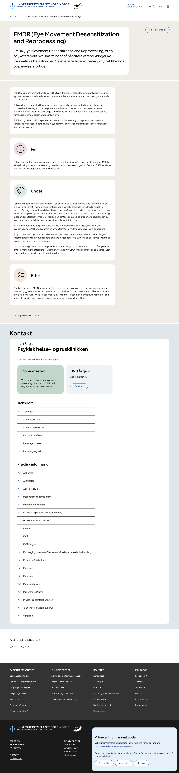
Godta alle (104, 763)
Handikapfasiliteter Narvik (36, 520)
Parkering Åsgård (32, 451)
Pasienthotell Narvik (33, 591)
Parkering (28, 568)
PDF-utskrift (160, 29)
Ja (15, 646)
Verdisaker (28, 615)
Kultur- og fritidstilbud (34, 560)
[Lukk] (172, 732)
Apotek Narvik (30, 488)
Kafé (25, 536)
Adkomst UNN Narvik (34, 427)
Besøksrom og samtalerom (37, 496)
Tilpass (141, 763)
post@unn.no (16, 758)
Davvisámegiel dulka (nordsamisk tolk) (42, 512)
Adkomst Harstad (32, 419)
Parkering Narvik (31, 583)
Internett (27, 528)
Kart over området (32, 435)
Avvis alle (123, 763)
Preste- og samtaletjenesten (38, 599)
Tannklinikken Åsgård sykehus (38, 607)
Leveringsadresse (32, 443)
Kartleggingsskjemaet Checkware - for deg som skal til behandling (57, 552)
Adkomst (28, 411)
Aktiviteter (28, 480)
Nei (27, 646)
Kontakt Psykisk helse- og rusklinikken (36, 359)
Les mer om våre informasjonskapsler (113, 746)
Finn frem (79, 386)
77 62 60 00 (15, 748)
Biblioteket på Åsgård (34, 504)
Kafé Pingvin (29, 544)
